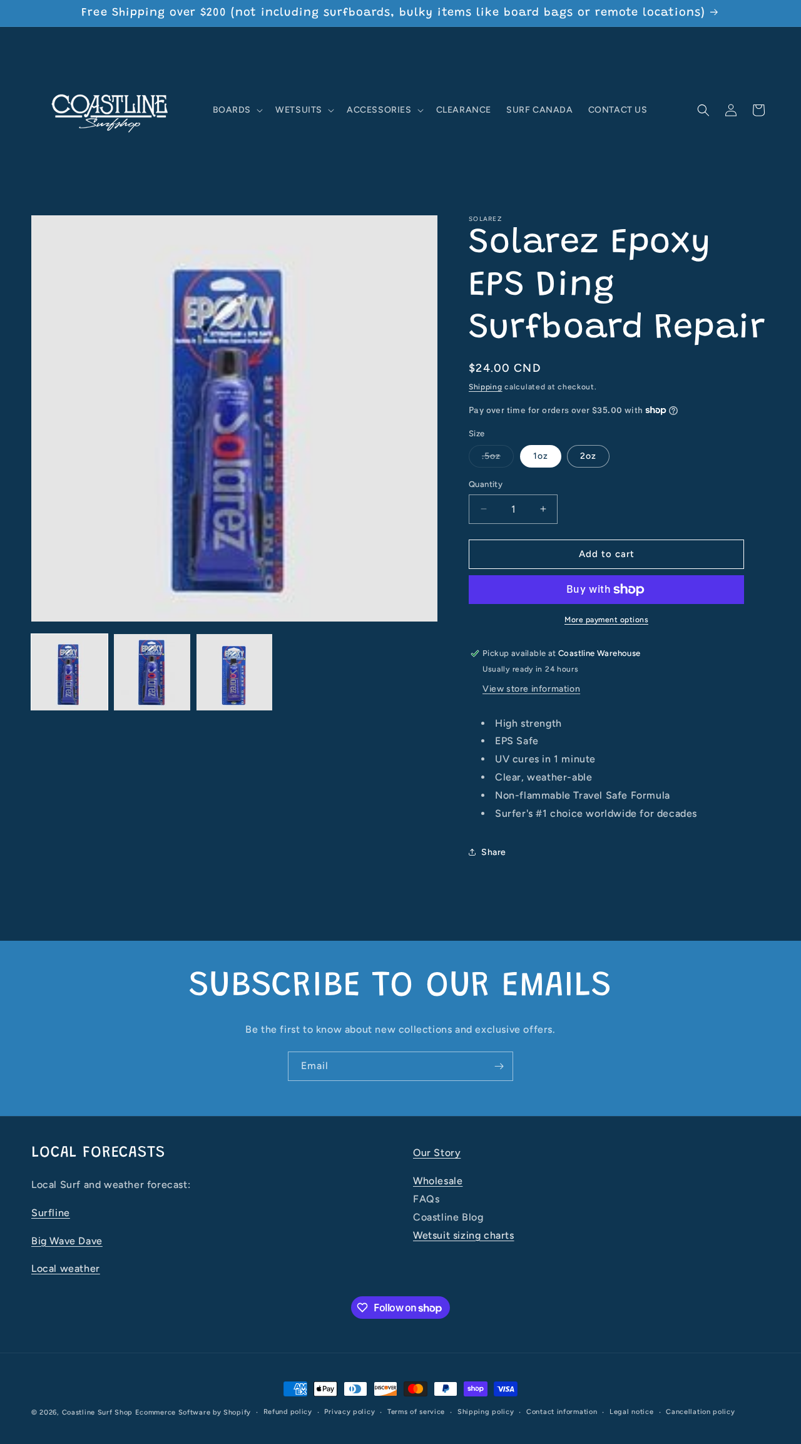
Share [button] (493, 852)
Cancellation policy (700, 1412)
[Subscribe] (499, 1066)
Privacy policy (349, 1412)
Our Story (437, 1153)
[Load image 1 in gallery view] (69, 672)
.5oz (498, 459)
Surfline (50, 1212)
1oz (540, 456)
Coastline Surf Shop (97, 1412)
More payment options (606, 619)
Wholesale (437, 1180)
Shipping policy (485, 1412)
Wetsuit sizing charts (463, 1235)
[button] (236, 110)
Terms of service (416, 1412)
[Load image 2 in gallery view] (152, 672)
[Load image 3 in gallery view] (234, 672)
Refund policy (287, 1412)
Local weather (65, 1268)
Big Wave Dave (67, 1240)
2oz (588, 456)
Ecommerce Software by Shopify (193, 1412)
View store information (531, 689)
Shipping (486, 386)
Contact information (561, 1412)
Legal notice (631, 1412)
